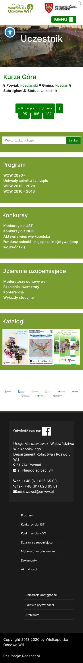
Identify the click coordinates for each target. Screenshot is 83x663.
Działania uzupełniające (37, 542)
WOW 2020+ (14, 175)
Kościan (61, 85)
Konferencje (13, 292)
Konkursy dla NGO (18, 231)
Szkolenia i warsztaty (21, 287)
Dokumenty (29, 560)
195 (24, 113)
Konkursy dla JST (18, 225)
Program (27, 515)
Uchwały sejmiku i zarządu (25, 180)
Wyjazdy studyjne (18, 297)
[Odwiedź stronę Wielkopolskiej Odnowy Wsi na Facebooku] (46, 431)
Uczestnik (49, 90)
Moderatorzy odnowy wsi (24, 281)
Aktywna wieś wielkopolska (26, 236)
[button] (79, 3)
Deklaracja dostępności (41, 595)
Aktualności (29, 569)
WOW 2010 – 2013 (19, 191)
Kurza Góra (19, 77)
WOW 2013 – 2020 (19, 186)
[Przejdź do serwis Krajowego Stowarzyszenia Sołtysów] (57, 395)
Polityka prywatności (39, 605)
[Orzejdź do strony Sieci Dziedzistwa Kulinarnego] (21, 391)
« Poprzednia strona (35, 108)
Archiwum (32, 615)
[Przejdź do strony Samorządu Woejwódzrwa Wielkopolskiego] (7, 391)
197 (49, 113)
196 (36, 113)
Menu (61, 19)
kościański (29, 85)
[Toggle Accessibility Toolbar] (10, 32)
